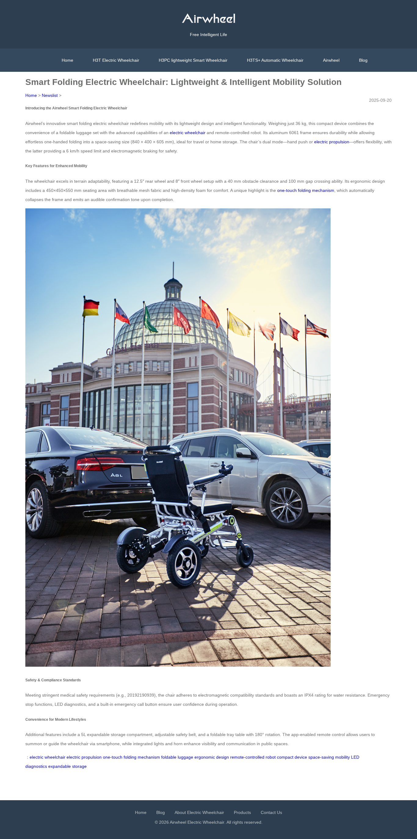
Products (242, 812)
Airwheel (331, 60)
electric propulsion (331, 141)
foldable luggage (177, 757)
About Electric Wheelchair (199, 812)
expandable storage (67, 766)
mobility (342, 757)
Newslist (50, 95)
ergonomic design (211, 757)
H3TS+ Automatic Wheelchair (275, 60)
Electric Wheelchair (205, 822)
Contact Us (271, 812)
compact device (292, 757)
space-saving (321, 757)
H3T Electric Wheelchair (116, 60)
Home (67, 60)
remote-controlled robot (253, 757)
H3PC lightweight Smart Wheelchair (193, 60)
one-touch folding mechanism (305, 190)
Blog (363, 60)
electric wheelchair (187, 132)
